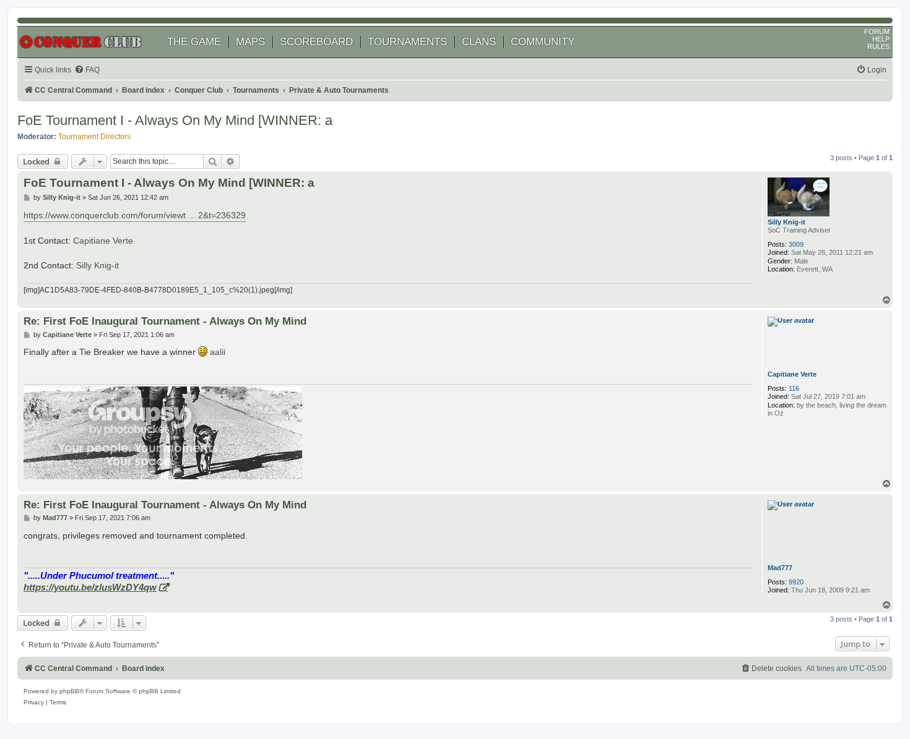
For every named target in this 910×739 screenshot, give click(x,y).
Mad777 (780, 567)
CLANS (479, 42)
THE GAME (194, 42)
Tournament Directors (94, 136)
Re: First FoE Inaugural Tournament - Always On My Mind (165, 321)
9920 (796, 582)
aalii (217, 352)
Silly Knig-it (786, 222)
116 (794, 388)
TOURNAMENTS (407, 42)
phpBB (69, 691)
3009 (796, 244)
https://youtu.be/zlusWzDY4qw (90, 587)
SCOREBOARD (316, 42)
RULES (878, 46)
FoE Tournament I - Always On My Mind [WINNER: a (174, 120)
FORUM (877, 31)
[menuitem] (87, 70)
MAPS (250, 42)
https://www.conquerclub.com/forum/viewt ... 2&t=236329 (135, 215)
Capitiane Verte (103, 241)
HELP (881, 39)
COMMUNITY (542, 42)
